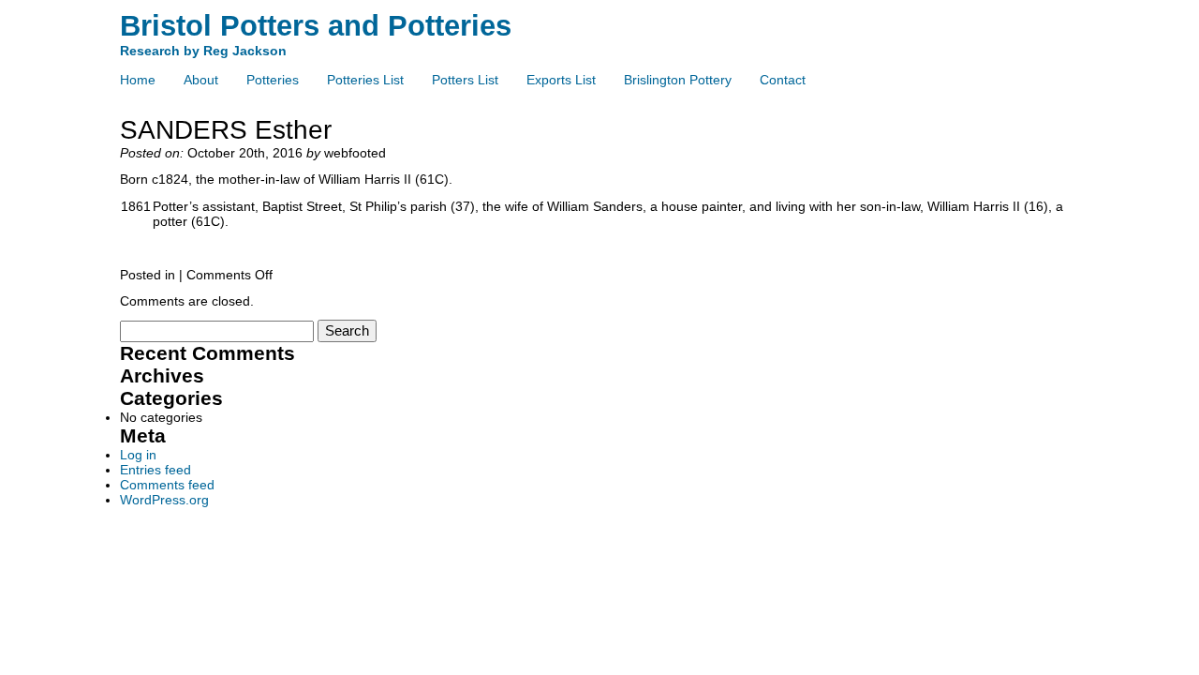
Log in (138, 454)
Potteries (272, 79)
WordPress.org (164, 499)
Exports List (561, 79)
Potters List (465, 79)
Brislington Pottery (678, 79)
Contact (783, 79)
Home (137, 79)
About (201, 79)
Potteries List (365, 79)
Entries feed (155, 469)
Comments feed (167, 484)
